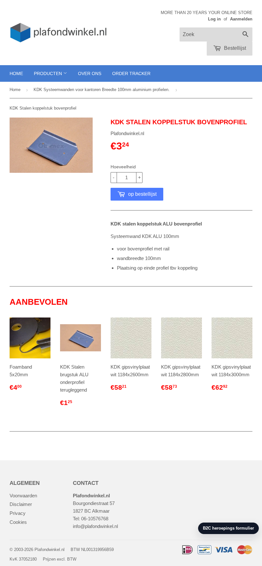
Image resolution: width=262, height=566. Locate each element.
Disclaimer (21, 504)
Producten (48, 73)
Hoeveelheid (123, 166)
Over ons (89, 73)
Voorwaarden (23, 495)
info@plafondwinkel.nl (95, 526)
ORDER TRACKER (131, 73)
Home (16, 73)
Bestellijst (234, 48)
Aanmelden (241, 19)
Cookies (18, 522)
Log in (214, 19)
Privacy (18, 513)
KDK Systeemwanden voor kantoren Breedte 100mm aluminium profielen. (102, 89)
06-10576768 (94, 518)
